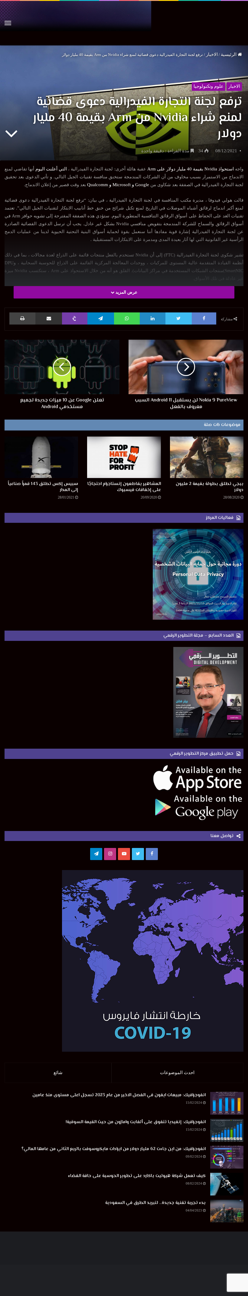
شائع (58, 1072)
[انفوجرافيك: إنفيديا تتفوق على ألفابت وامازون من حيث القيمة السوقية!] (226, 1130)
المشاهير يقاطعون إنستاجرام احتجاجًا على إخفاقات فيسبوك (124, 486)
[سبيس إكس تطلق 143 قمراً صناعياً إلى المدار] (41, 457)
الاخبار (212, 54)
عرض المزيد (125, 292)
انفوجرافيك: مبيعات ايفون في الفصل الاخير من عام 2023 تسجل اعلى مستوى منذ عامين (119, 1095)
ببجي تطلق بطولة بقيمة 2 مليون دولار (209, 486)
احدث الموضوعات (177, 1072)
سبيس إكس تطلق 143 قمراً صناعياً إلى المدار (43, 486)
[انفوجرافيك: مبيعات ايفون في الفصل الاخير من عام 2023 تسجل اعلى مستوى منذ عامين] (226, 1103)
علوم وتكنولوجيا (209, 86)
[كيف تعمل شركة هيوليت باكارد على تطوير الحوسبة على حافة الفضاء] (226, 1184)
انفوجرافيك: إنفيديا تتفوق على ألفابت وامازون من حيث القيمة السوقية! (136, 1122)
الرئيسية (229, 54)
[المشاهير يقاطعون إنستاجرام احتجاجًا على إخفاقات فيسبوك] (124, 457)
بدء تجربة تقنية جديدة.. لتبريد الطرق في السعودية (155, 1202)
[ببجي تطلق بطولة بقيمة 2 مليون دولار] (206, 457)
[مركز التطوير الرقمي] (124, 23)
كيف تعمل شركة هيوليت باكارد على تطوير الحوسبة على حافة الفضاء (137, 1175)
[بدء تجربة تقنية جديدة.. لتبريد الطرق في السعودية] (226, 1211)
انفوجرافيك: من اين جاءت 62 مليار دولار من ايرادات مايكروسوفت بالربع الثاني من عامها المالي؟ (113, 1149)
